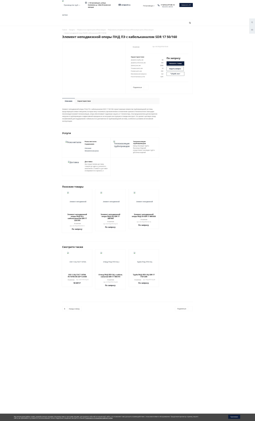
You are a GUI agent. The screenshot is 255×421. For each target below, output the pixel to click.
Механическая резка (92, 151)
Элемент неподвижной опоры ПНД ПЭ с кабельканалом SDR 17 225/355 (77, 217)
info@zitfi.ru (125, 5)
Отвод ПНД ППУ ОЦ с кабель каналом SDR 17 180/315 (110, 276)
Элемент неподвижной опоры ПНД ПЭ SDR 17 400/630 (144, 215)
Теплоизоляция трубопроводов (139, 142)
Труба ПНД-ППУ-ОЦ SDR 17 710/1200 (144, 276)
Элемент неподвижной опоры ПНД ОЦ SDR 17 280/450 (110, 216)
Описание (68, 101)
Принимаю (234, 417)
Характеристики (84, 101)
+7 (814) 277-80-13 (168, 5)
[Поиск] (190, 23)
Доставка (88, 162)
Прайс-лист (176, 74)
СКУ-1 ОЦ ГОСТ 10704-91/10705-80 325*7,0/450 (77, 276)
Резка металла (90, 141)
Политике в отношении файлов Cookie (99, 418)
